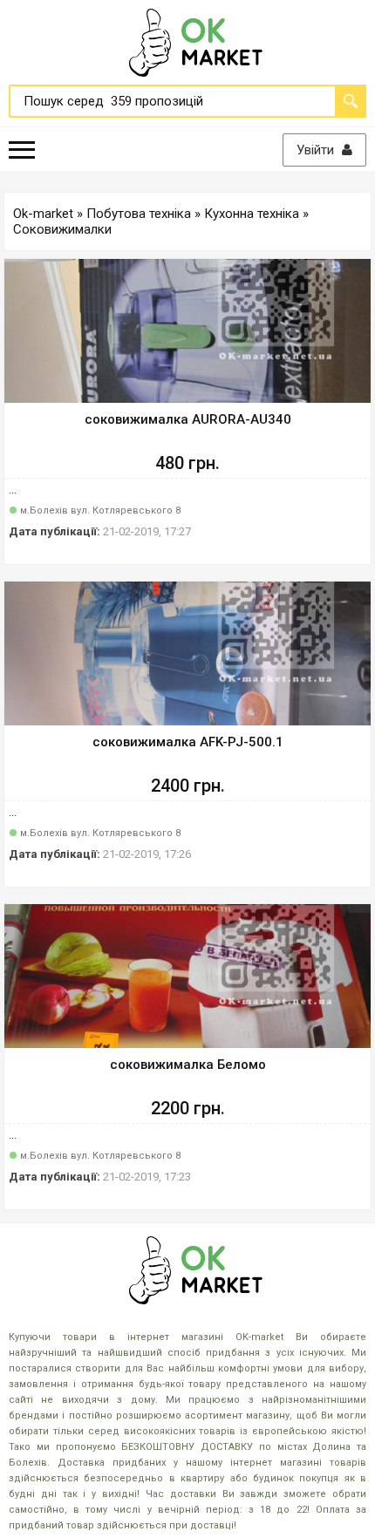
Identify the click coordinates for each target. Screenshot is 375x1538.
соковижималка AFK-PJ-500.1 (187, 742)
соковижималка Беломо (188, 1064)
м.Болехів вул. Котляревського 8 (100, 510)
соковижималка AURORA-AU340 (188, 419)
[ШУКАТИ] (350, 101)
